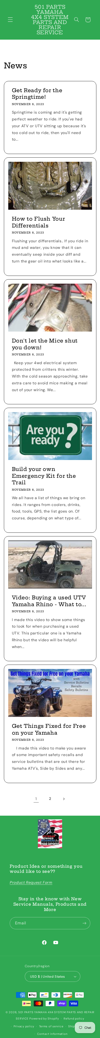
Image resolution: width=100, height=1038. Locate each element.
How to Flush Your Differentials (38, 222)
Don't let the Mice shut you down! (45, 344)
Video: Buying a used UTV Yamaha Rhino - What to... (49, 600)
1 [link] (36, 798)
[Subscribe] (84, 923)
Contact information (52, 1034)
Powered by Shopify (44, 1018)
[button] (10, 19)
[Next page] (63, 798)
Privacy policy (24, 1026)
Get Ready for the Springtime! (37, 93)
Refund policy (74, 1018)
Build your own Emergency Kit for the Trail (44, 476)
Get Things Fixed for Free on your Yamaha (49, 729)
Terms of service (51, 1026)
